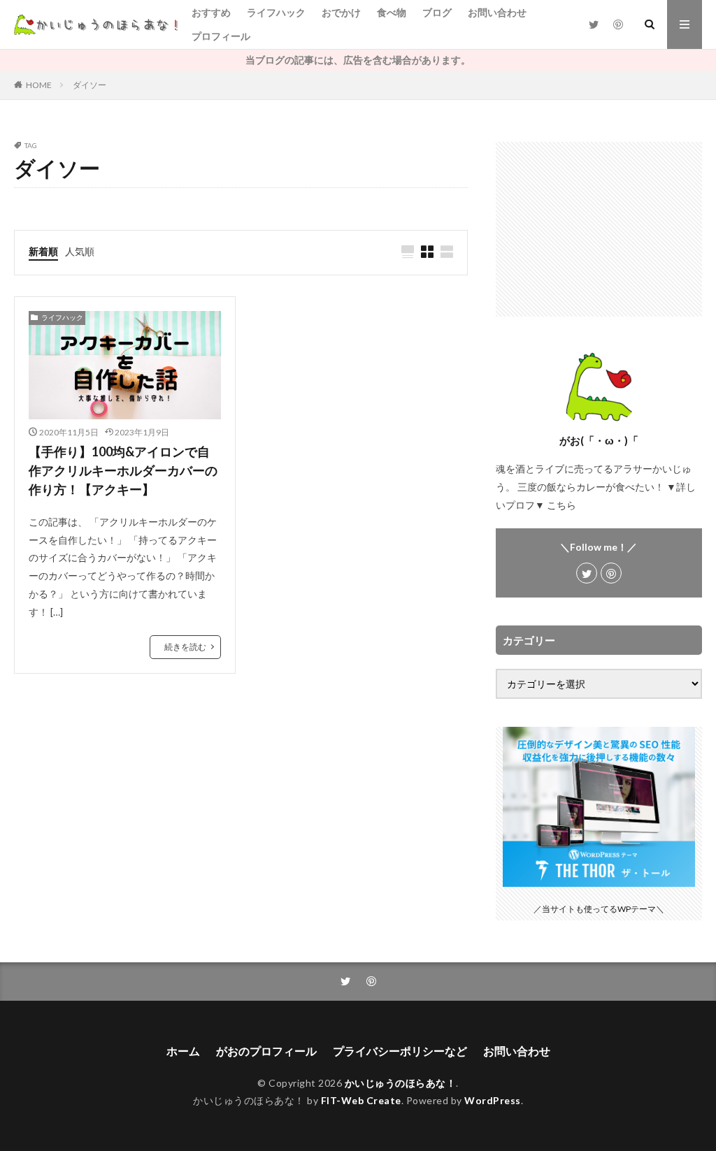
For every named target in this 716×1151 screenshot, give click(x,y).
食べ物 (391, 12)
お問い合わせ (497, 12)
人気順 (79, 251)
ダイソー (89, 85)
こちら (561, 505)
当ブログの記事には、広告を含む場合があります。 (358, 60)
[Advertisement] (599, 229)
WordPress (492, 1100)
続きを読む (185, 647)
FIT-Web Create (361, 1100)
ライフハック (276, 12)
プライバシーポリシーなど (400, 1050)
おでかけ (341, 12)
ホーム (183, 1050)
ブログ (437, 12)
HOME (39, 85)
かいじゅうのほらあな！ (401, 1083)
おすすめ (211, 12)
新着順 (43, 251)
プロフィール (221, 36)
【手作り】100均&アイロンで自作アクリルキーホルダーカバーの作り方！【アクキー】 (123, 470)
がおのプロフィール (266, 1050)
